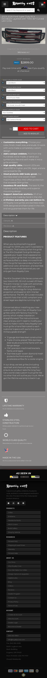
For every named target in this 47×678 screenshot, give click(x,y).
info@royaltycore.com (16, 639)
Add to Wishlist (31, 134)
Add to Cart (31, 129)
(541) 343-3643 (13, 636)
